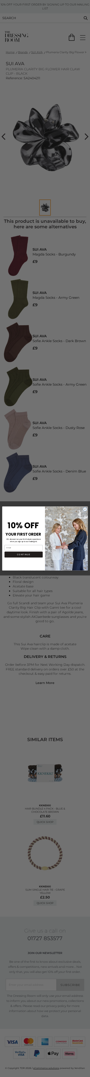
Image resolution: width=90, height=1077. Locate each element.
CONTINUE (23, 554)
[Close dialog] (85, 509)
